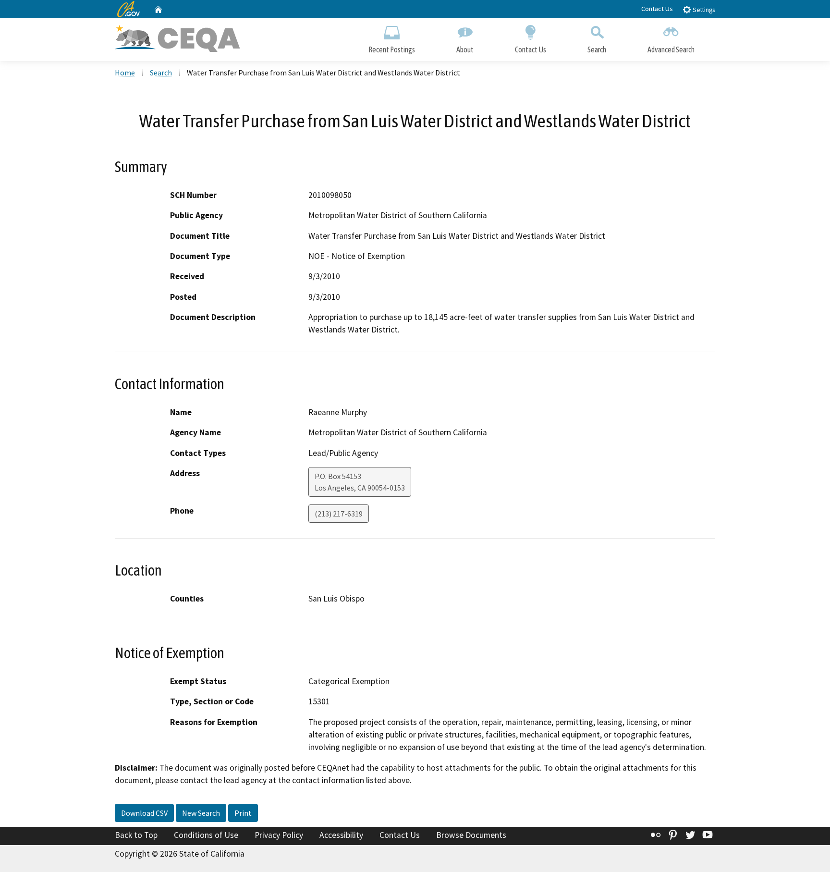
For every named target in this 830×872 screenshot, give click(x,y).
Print (243, 813)
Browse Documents (471, 835)
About (465, 49)
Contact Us (657, 8)
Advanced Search (671, 49)
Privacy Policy (279, 835)
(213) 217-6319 (339, 513)
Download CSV (144, 813)
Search (596, 49)
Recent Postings (391, 49)
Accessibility (341, 835)
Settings (703, 10)
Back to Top (136, 835)
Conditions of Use (206, 835)
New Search (201, 813)
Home (125, 72)
